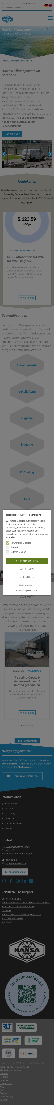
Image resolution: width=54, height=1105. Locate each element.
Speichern (27, 577)
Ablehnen (27, 569)
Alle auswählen (27, 561)
